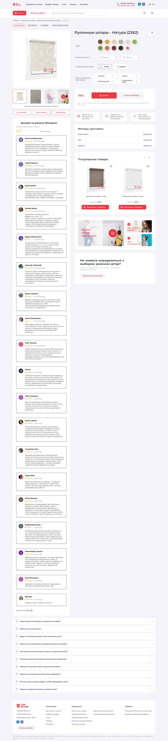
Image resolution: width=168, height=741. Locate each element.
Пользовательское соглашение (138, 711)
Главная (16, 20)
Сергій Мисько (31, 163)
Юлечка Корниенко (33, 138)
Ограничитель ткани (127, 81)
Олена (28, 369)
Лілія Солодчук (31, 396)
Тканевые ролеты (79, 714)
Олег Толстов (30, 343)
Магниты (101, 76)
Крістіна (28, 597)
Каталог (21, 13)
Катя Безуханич (32, 578)
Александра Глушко (33, 551)
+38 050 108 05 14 (23, 711)
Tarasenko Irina (31, 449)
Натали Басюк (31, 208)
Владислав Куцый (33, 525)
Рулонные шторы (28, 20)
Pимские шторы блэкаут (82, 721)
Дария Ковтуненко (33, 237)
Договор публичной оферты (137, 714)
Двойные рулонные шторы (48, 20)
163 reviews (45, 131)
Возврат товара (52, 4)
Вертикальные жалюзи (103, 711)
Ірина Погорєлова (33, 318)
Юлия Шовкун (31, 498)
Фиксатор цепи (103, 81)
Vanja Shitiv (30, 476)
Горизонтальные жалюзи (104, 714)
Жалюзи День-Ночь (80, 718)
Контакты (84, 4)
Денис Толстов (31, 294)
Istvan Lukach (31, 421)
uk (150, 4)
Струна (124, 76)
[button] (149, 157)
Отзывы (73, 4)
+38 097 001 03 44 (127, 3)
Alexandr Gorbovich (33, 265)
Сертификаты (61, 112)
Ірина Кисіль (30, 186)
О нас (64, 4)
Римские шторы (78, 724)
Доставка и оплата (34, 4)
